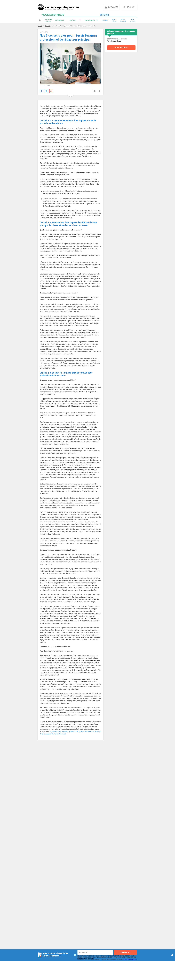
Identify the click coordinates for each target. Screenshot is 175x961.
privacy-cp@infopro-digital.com (130, 959)
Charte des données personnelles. (85, 958)
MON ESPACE (131, 7)
